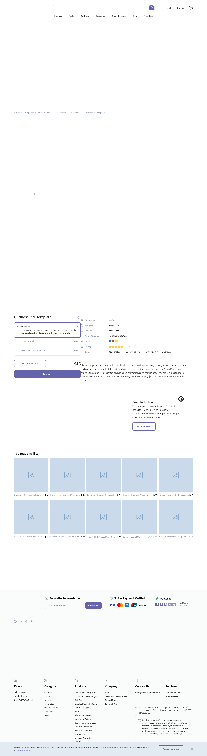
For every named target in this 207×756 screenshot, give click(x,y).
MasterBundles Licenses (116, 696)
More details (64, 333)
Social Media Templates (85, 723)
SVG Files (79, 700)
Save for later (144, 426)
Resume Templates (83, 727)
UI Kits (78, 742)
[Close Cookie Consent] (192, 749)
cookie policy (25, 750)
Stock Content (119, 16)
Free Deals (148, 16)
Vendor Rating (20, 696)
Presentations (132, 351)
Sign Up (180, 8)
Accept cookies (171, 749)
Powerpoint (151, 351)
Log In (169, 8)
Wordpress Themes (83, 730)
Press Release (172, 696)
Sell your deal (20, 692)
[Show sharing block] (78, 317)
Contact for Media (174, 692)
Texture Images (82, 708)
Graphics (58, 16)
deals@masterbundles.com (147, 692)
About (108, 692)
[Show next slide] (185, 194)
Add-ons (85, 16)
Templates (100, 16)
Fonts (71, 16)
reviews (183, 606)
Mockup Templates (83, 738)
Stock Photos (81, 734)
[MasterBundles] (24, 8)
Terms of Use (111, 704)
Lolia (111, 320)
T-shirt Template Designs (86, 696)
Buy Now (47, 374)
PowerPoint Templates (85, 692)
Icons (77, 711)
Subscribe (93, 605)
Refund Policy (111, 700)
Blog (135, 16)
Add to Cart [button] (32, 363)
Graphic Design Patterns (86, 704)
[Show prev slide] (35, 194)
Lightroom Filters (83, 719)
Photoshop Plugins (83, 715)
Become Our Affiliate (23, 700)
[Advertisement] (103, 43)
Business (167, 351)
